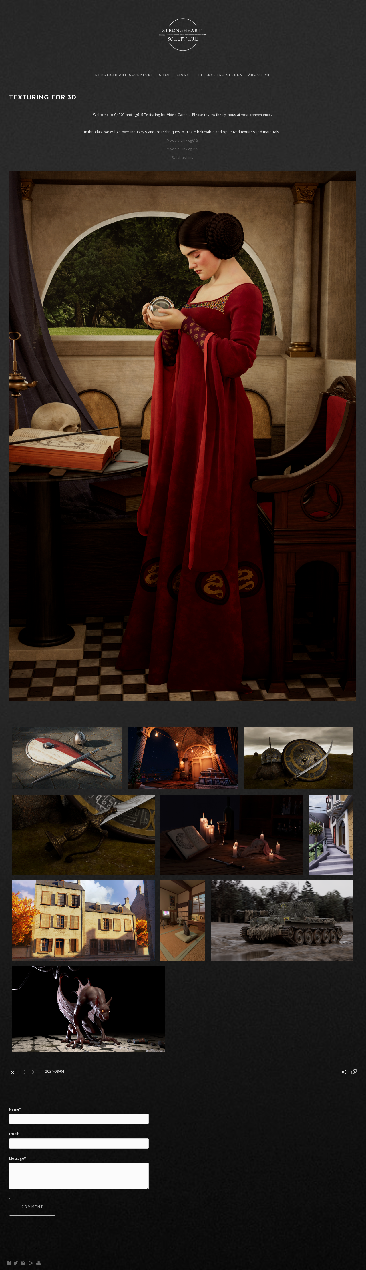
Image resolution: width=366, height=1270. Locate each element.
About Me (259, 75)
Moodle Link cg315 (182, 149)
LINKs (183, 75)
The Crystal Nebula (218, 75)
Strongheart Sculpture (124, 75)
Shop (165, 75)
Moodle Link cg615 (182, 140)
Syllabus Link (182, 157)
